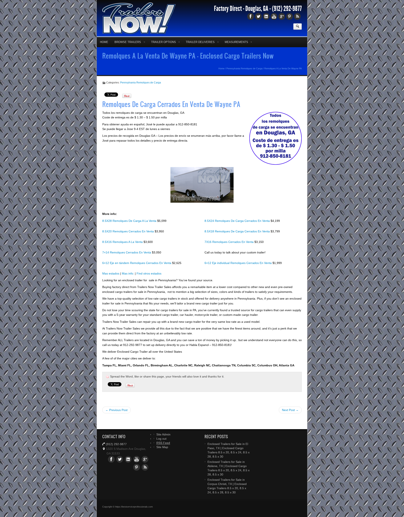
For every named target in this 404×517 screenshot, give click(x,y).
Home (104, 48)
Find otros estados (149, 280)
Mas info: (128, 280)
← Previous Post (116, 416)
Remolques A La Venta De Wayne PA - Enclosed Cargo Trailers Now (188, 62)
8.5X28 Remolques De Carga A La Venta (129, 227)
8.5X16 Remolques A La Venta (123, 248)
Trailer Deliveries (200, 48)
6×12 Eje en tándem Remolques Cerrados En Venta (137, 269)
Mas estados (110, 280)
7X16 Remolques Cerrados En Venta (229, 248)
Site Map (162, 453)
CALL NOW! (259, 3)
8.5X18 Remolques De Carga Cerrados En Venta (238, 238)
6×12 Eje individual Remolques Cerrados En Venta (238, 269)
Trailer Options (163, 48)
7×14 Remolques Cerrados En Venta (127, 259)
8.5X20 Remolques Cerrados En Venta (128, 238)
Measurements (236, 48)
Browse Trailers (127, 48)
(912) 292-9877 (287, 15)
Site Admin (163, 441)
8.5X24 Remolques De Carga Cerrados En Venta (238, 227)
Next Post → (290, 416)
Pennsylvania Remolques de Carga (244, 75)
